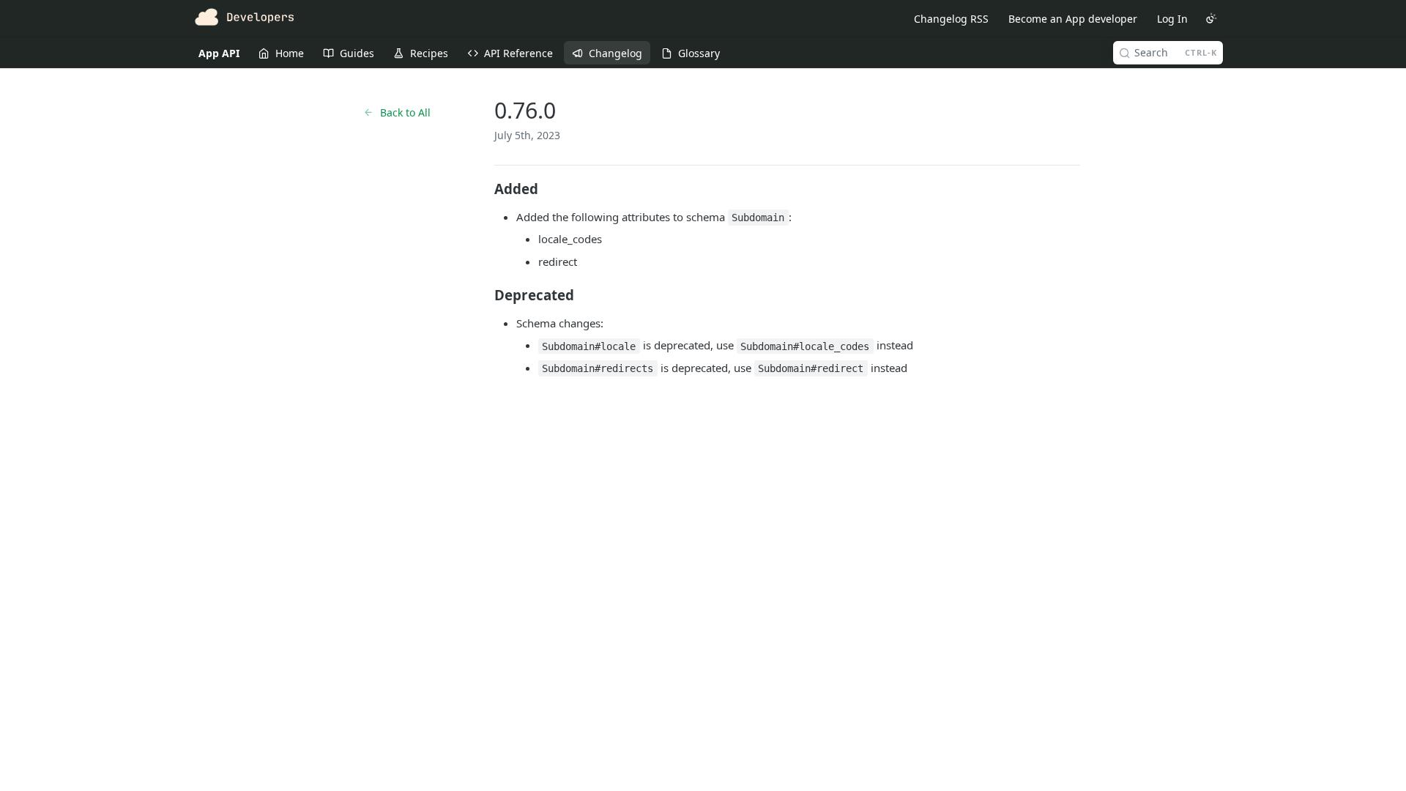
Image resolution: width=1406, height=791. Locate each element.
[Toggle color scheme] (1211, 18)
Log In (1172, 19)
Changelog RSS (951, 19)
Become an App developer (1072, 19)
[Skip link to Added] (484, 189)
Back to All (405, 112)
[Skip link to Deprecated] (484, 295)
